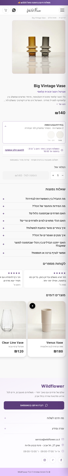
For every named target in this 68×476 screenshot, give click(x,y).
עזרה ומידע (34, 428)
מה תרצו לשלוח (34, 418)
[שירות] (13, 10)
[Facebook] (61, 460)
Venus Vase (46, 329)
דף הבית (62, 18)
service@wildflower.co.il (47, 439)
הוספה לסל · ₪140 (26, 175)
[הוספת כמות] (53, 175)
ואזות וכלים (52, 18)
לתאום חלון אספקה (14, 150)
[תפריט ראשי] (62, 10)
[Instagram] (44, 460)
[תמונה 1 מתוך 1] (38, 47)
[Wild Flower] (34, 10)
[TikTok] (53, 460)
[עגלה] (5, 10)
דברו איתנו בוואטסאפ (31, 405)
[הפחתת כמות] (62, 175)
